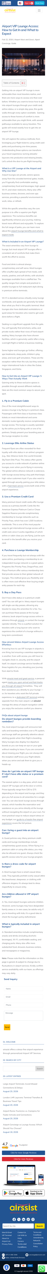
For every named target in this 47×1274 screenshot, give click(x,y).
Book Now (40, 3)
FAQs (20, 1238)
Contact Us (22, 1232)
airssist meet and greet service (20, 678)
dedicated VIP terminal (27, 697)
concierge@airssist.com (37, 1255)
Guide (13, 43)
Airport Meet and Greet (24, 39)
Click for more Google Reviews (23, 1153)
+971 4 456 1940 (11, 1255)
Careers (21, 1241)
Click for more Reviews (23, 1159)
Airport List (6, 1241)
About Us (5, 1238)
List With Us (22, 1235)
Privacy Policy (7, 1244)
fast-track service (16, 486)
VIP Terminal (7, 1235)
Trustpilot (23, 1145)
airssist (21, 620)
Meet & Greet (7, 1232)
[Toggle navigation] (39, 10)
